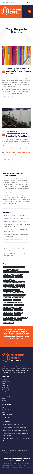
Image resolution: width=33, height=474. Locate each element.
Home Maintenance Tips (8, 287)
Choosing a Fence (7, 89)
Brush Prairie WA (16, 469)
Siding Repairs (17, 315)
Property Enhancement (18, 297)
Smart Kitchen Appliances (9, 317)
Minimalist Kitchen (7, 294)
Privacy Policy (5, 398)
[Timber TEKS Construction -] (11, 11)
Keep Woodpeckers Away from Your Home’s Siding (16, 218)
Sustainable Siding (7, 320)
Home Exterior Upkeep (8, 284)
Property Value (17, 299)
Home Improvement (19, 284)
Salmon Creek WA (18, 467)
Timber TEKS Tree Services (8, 452)
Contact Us (4, 393)
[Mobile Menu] (29, 11)
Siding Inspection (17, 307)
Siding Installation (8, 310)
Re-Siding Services (18, 302)
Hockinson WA (27, 467)
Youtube (6, 417)
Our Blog (4, 391)
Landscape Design (20, 91)
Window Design (17, 320)
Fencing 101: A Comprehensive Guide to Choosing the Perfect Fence (18, 133)
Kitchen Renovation (8, 292)
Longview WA (25, 463)
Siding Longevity (18, 310)
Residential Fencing (17, 93)
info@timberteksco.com (8, 2)
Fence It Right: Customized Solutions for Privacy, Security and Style (18, 71)
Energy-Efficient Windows (9, 272)
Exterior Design (7, 274)
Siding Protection (7, 315)
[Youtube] (27, 2)
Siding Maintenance (8, 312)
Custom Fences (15, 89)
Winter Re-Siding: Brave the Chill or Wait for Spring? (16, 221)
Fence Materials (23, 89)
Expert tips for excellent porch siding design (15, 215)
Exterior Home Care (17, 274)
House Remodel (5, 389)
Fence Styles (6, 279)
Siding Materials (18, 312)
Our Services (4, 379)
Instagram (9, 417)
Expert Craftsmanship (23, 272)
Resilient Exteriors (19, 304)
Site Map (4, 400)
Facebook (3, 417)
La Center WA (22, 465)
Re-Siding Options (7, 302)
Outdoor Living (7, 297)
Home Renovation (20, 287)
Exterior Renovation (8, 277)
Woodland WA (14, 465)
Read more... (7, 96)
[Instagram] (30, 2)
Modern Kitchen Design (19, 294)
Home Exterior (21, 282)
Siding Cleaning (7, 307)
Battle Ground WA (16, 463)
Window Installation (8, 322)
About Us (4, 395)
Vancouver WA (7, 463)
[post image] (16, 55)
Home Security (12, 91)
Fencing (7, 91)
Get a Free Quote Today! (16, 343)
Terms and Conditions (7, 396)
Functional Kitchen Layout (9, 282)
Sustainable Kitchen (22, 317)
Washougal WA (8, 467)
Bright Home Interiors (8, 267)
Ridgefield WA (6, 465)
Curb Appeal (6, 269)
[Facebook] (25, 2)
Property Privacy (8, 93)
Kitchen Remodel (16, 289)
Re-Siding (4, 383)
